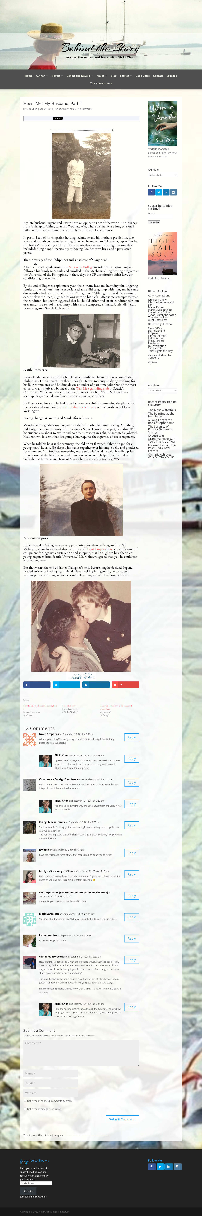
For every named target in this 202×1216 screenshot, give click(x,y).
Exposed (172, 76)
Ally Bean (152, 362)
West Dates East (157, 320)
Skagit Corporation (99, 549)
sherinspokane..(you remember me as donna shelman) (73, 892)
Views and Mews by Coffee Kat (159, 356)
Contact (158, 76)
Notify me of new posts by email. (44, 1108)
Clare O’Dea (155, 328)
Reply (132, 737)
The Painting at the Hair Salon (161, 415)
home (73, 108)
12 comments (85, 108)
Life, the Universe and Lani (161, 303)
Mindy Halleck (156, 341)
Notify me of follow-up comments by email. (49, 1100)
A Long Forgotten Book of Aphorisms (161, 421)
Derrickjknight (156, 330)
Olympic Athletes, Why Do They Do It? (161, 456)
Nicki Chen (31, 108)
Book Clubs (143, 76)
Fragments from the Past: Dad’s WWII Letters (162, 448)
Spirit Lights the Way (160, 351)
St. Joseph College (81, 267)
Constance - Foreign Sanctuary (58, 779)
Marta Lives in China (160, 310)
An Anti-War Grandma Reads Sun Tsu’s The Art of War (162, 438)
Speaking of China (159, 312)
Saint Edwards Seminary (79, 407)
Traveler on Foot (158, 317)
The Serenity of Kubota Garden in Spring (160, 429)
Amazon (164, 148)
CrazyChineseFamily (52, 822)
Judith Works (155, 338)
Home (29, 76)
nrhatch (44, 849)
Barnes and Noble (157, 152)
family (65, 108)
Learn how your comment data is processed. (87, 1135)
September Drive (69, 705)
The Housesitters (101, 83)
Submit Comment (122, 1119)
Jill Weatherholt (157, 335)
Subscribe (28, 1191)
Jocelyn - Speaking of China (56, 871)
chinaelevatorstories (52, 956)
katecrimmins (48, 935)
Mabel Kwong (156, 307)
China (58, 108)
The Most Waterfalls (162, 410)
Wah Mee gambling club (93, 388)
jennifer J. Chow (157, 299)
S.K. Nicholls (155, 348)
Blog (114, 76)
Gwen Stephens (49, 734)
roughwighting (157, 346)
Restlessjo (154, 343)
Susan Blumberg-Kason (162, 315)
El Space (153, 333)
